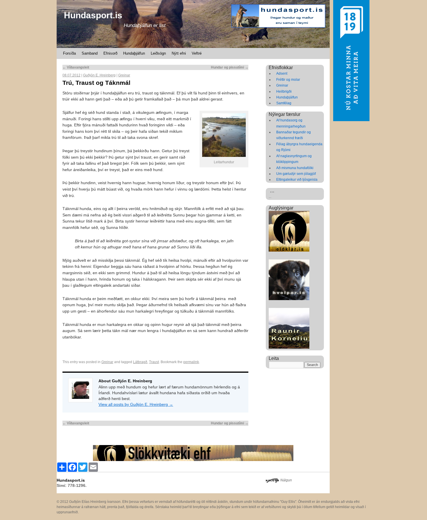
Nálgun (286, 480)
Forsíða (69, 53)
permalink (191, 362)
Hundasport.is (93, 15)
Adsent (281, 73)
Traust (154, 362)
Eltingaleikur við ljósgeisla (296, 179)
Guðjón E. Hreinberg (99, 75)
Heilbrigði (284, 91)
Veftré (197, 53)
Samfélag (283, 103)
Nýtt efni (179, 53)
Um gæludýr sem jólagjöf (296, 174)
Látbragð (140, 362)
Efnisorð (110, 53)
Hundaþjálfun (134, 53)
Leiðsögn (158, 53)
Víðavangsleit (75, 67)
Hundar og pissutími (229, 67)
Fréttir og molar (288, 80)
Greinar (124, 75)
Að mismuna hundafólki (294, 168)
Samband (90, 53)
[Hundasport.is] (193, 24)
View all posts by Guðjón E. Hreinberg (135, 404)
